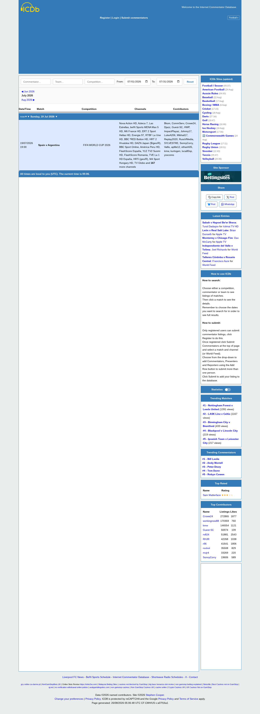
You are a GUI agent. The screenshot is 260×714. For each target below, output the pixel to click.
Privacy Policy (93, 698)
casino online (161, 687)
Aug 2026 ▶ (28, 99)
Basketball (208, 101)
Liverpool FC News (73, 677)
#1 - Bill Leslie (210, 459)
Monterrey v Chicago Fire (217, 238)
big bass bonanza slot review (161, 684)
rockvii (206, 548)
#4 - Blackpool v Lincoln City (220, 430)
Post (232, 197)
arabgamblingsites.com (99, 687)
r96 (205, 543)
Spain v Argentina (49, 145)
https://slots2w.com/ (88, 684)
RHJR (206, 539)
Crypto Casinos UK (176, 687)
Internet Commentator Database (131, 677)
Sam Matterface (212, 495)
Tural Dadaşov (210, 226)
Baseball (207, 97)
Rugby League (211, 143)
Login (115, 17)
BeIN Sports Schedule (98, 677)
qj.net (51, 687)
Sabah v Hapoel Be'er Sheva (219, 222)
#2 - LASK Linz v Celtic (216, 414)
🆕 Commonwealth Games (218, 135)
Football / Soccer (212, 85)
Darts (205, 116)
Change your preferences (69, 698)
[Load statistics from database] (228, 389)
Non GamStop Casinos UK (142, 687)
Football (233, 17)
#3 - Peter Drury (211, 467)
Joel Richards (219, 249)
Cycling (207, 112)
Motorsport (209, 132)
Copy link (216, 197)
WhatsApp (229, 204)
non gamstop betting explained (188, 684)
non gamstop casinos (120, 687)
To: (153, 81)
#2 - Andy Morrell (212, 463)
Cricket (206, 109)
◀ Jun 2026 (27, 91)
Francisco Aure (220, 261)
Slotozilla (206, 684)
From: (120, 81)
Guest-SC (208, 530)
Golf (204, 120)
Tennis (206, 155)
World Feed (208, 265)
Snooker (207, 151)
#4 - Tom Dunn (211, 470)
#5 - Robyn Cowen (213, 474)
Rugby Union (210, 147)
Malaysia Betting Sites (108, 684)
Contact (193, 677)
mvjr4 (206, 552)
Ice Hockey (209, 128)
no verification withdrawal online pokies (71, 687)
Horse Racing (210, 124)
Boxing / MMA (210, 105)
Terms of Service (188, 698)
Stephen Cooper (155, 694)
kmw (205, 525)
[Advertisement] (130, 47)
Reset (190, 81)
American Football (213, 89)
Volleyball (208, 159)
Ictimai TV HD (230, 226)
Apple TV (221, 234)
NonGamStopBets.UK (51, 684)
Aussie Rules (210, 93)
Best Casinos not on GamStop (225, 684)
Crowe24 (208, 516)
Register (105, 17)
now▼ (23, 116)
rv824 (206, 534)
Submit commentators (134, 17)
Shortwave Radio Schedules (167, 677)
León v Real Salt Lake (215, 230)
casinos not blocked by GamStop (133, 684)
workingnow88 (211, 521)
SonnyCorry (209, 557)
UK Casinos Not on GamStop (199, 687)
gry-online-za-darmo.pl (30, 684)
